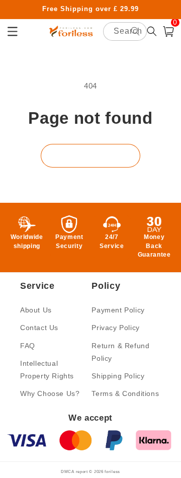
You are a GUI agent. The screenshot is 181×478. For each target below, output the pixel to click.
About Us (36, 310)
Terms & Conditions (125, 393)
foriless (112, 471)
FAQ (27, 346)
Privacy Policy (115, 328)
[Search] (135, 31)
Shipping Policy (118, 376)
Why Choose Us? (49, 393)
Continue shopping (90, 155)
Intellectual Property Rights (47, 369)
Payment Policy (118, 310)
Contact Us (39, 328)
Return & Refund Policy (120, 352)
